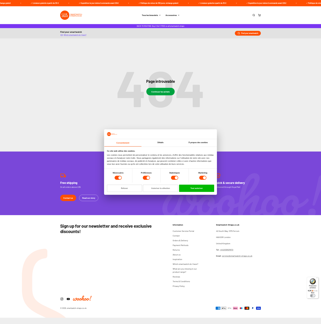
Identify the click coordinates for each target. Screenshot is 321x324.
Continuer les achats (160, 91)
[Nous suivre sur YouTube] (68, 299)
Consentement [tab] (122, 143)
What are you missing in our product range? (185, 270)
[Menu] (316, 278)
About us (177, 254)
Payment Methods (180, 245)
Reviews (176, 276)
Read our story (88, 198)
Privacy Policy (179, 286)
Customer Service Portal (183, 231)
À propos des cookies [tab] (198, 142)
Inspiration (177, 259)
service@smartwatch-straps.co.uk (237, 256)
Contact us (68, 198)
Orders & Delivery (180, 240)
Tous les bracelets (150, 15)
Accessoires (171, 15)
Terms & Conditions (181, 281)
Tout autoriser (196, 188)
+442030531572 (226, 249)
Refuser (124, 188)
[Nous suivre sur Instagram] (62, 299)
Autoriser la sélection (160, 188)
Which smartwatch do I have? (75, 35)
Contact (176, 235)
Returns (176, 250)
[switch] (146, 178)
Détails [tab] (160, 142)
